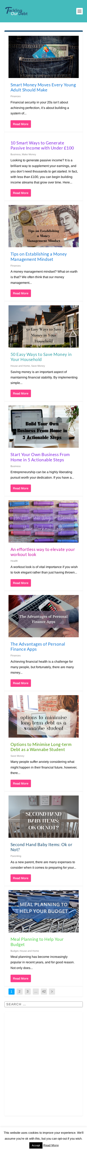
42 (44, 991)
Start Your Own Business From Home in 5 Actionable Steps (40, 457)
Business (16, 154)
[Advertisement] (43, 1066)
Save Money (38, 365)
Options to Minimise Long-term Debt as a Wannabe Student (41, 747)
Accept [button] (36, 1145)
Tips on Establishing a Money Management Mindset (39, 256)
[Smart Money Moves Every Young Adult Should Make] (43, 57)
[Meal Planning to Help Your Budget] (43, 911)
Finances (16, 96)
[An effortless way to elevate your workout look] (43, 521)
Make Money (29, 154)
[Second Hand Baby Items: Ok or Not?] (43, 817)
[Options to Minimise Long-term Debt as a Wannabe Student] (43, 716)
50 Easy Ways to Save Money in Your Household (41, 357)
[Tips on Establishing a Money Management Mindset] (43, 226)
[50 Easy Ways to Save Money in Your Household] (43, 326)
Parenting (16, 856)
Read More (20, 124)
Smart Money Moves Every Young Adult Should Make (43, 87)
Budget (14, 950)
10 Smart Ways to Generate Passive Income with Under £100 (42, 145)
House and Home (20, 365)
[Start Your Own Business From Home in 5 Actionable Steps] (43, 426)
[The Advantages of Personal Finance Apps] (43, 616)
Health (14, 560)
